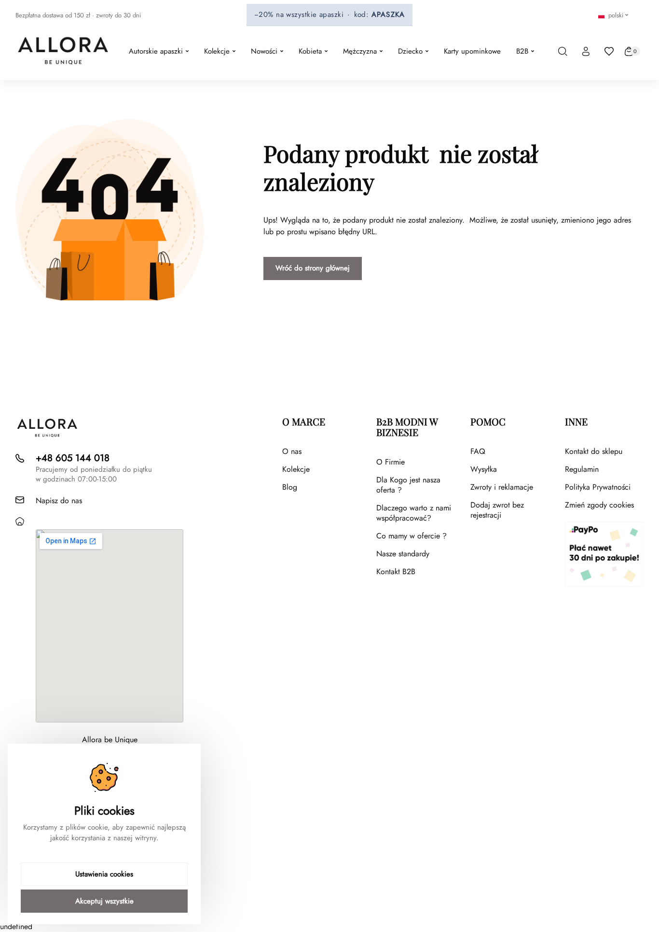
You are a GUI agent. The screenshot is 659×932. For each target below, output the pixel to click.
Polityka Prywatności (598, 487)
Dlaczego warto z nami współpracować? (413, 512)
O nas (292, 451)
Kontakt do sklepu (593, 451)
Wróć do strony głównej (312, 268)
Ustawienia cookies (104, 874)
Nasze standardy (402, 553)
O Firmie (390, 461)
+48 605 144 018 (73, 458)
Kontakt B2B (395, 571)
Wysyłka (483, 469)
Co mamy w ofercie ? (411, 535)
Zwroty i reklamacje (501, 487)
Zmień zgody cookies (599, 504)
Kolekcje (296, 469)
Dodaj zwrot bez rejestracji (497, 510)
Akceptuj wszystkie (104, 901)
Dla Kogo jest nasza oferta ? (408, 484)
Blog (289, 487)
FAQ (477, 451)
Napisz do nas (59, 500)
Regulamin (582, 469)
